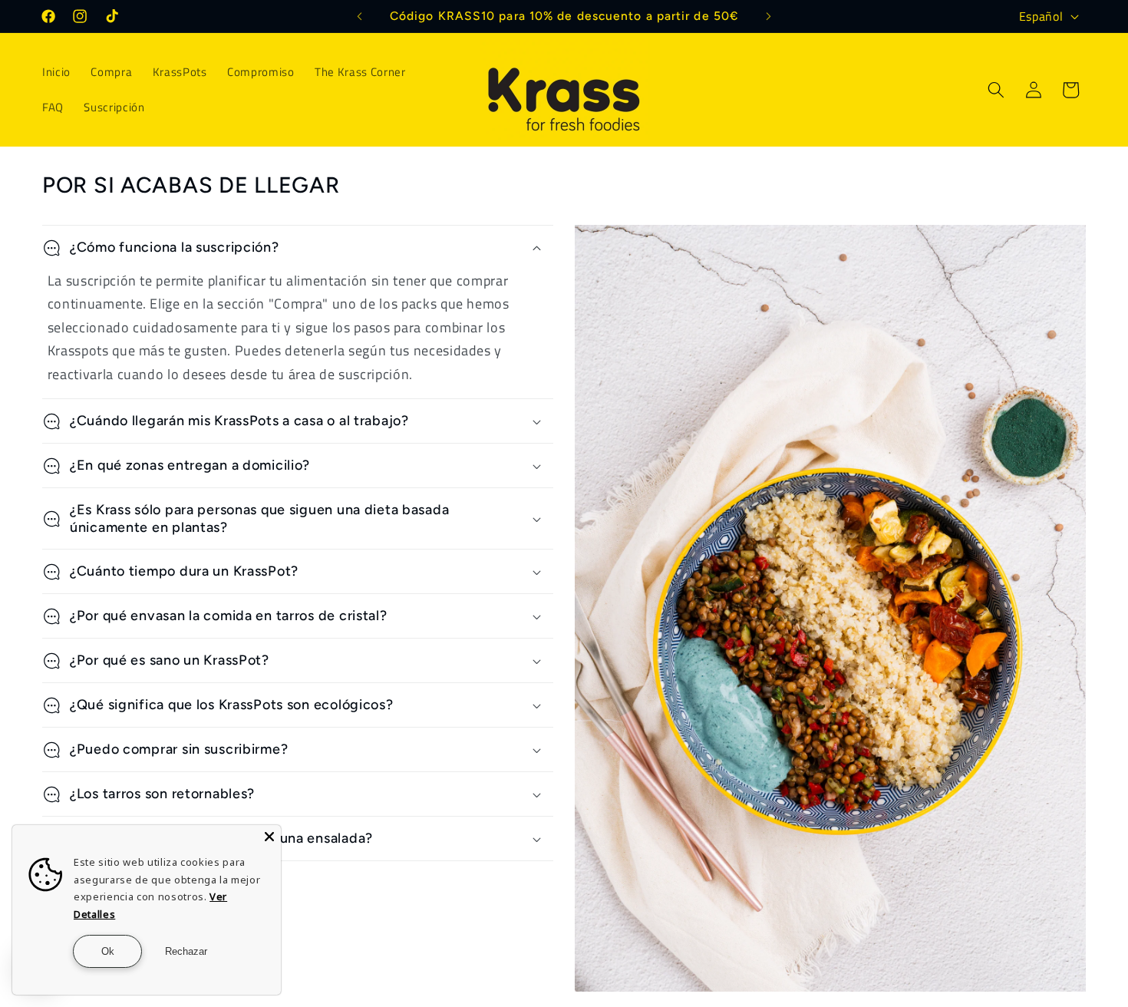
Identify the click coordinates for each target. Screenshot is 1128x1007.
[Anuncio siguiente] (769, 16)
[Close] (269, 836)
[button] (996, 89)
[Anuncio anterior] (360, 16)
